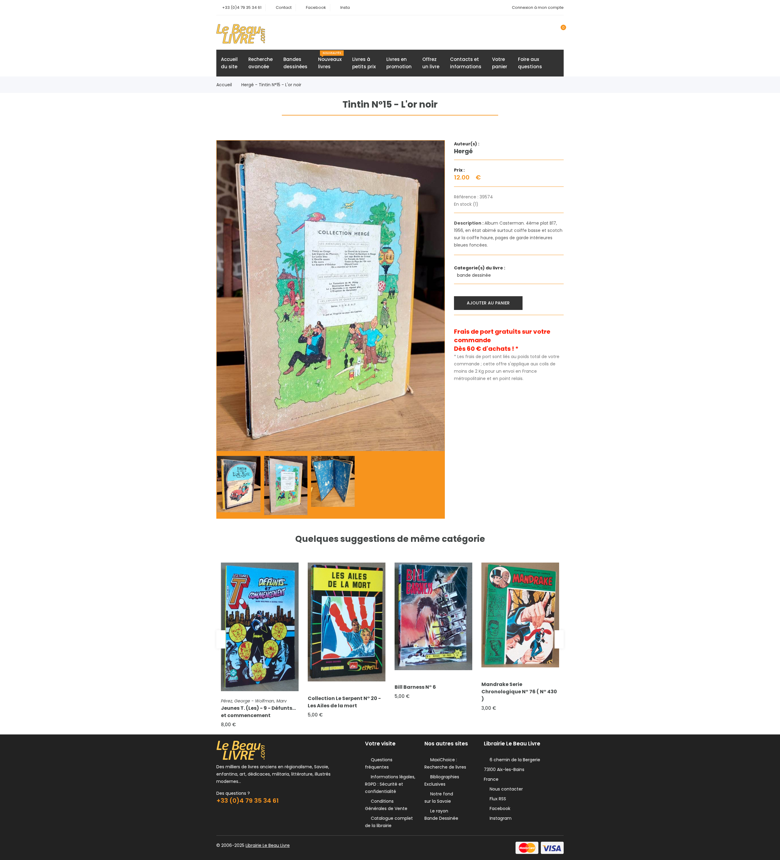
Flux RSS (496, 799)
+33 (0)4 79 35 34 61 (241, 7)
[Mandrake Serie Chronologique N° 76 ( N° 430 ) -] (520, 615)
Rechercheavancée (260, 63)
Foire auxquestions (530, 63)
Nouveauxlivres (330, 60)
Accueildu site (229, 63)
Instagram (499, 818)
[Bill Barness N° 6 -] (433, 616)
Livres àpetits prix (364, 63)
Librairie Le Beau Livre (268, 845)
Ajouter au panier (488, 303)
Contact (284, 7)
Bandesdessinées (295, 63)
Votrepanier (499, 63)
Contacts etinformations (465, 63)
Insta (345, 7)
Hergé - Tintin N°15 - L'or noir (271, 85)
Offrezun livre (430, 63)
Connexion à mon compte (538, 7)
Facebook (316, 7)
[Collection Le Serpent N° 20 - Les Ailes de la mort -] (346, 622)
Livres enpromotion (399, 63)
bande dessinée (474, 275)
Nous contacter (505, 789)
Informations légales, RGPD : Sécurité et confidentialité (390, 784)
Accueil (224, 85)
